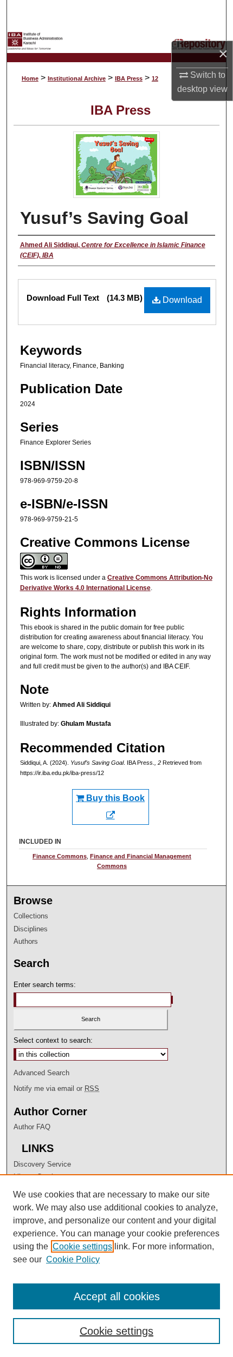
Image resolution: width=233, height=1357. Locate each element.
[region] (116, 1265)
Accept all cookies (117, 1296)
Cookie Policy (73, 1259)
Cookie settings (82, 1246)
